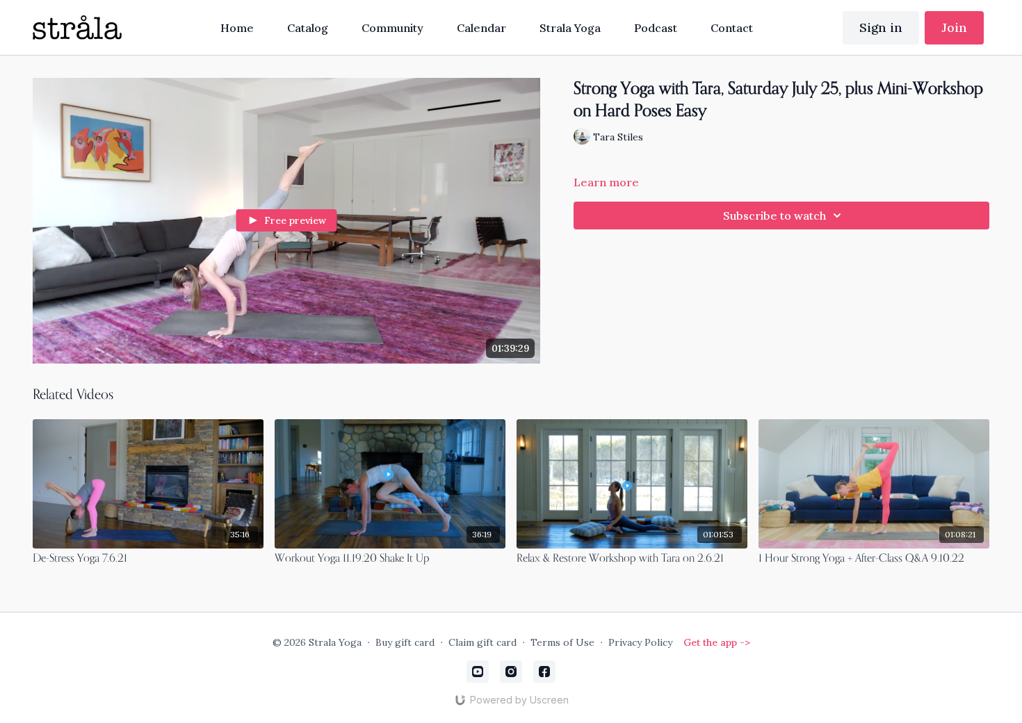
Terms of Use (562, 642)
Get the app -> (716, 642)
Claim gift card (482, 642)
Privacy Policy (640, 642)
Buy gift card (405, 642)
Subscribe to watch (774, 215)
